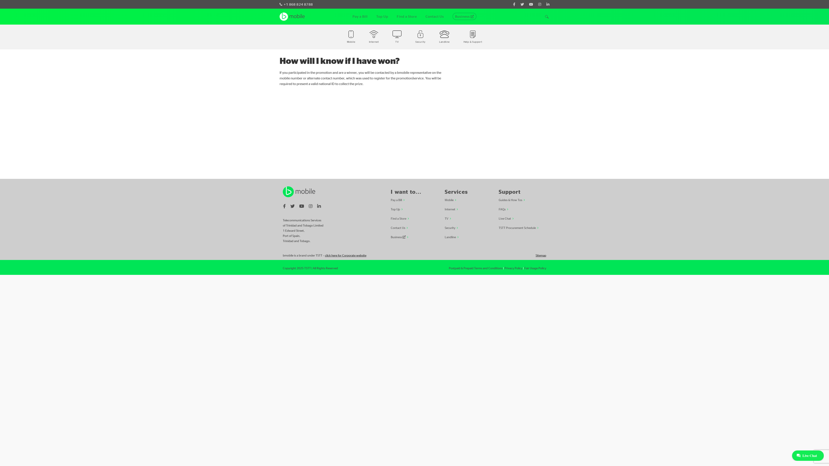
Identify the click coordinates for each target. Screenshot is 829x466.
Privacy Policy (513, 268)
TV (446, 218)
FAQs (502, 209)
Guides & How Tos (510, 200)
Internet (450, 209)
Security (450, 228)
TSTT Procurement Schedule (517, 228)
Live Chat (505, 218)
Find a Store (398, 218)
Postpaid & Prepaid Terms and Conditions (476, 268)
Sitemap (541, 255)
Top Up (395, 209)
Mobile (449, 200)
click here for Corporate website (345, 255)
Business (397, 237)
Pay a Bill (396, 200)
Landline (450, 237)
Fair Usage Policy (535, 268)
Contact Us (398, 228)
